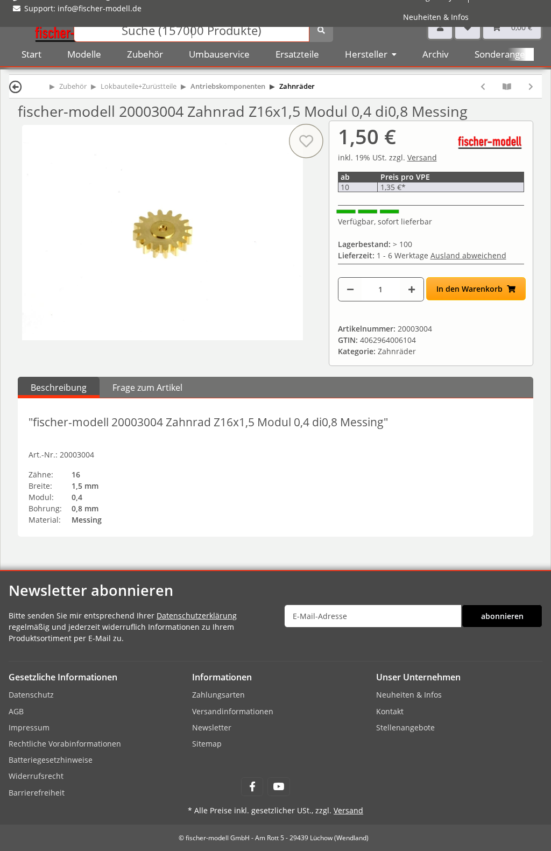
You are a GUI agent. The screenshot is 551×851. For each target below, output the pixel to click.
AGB (16, 711)
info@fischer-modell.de (100, 8)
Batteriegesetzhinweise (51, 760)
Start (31, 54)
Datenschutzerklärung (197, 615)
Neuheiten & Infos (436, 17)
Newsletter (211, 727)
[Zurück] (15, 86)
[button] (440, 27)
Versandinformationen (232, 711)
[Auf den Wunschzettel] (305, 141)
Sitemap (207, 744)
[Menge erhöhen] (411, 289)
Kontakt (390, 711)
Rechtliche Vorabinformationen (65, 744)
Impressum (29, 727)
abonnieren (502, 616)
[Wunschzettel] (468, 27)
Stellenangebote (405, 727)
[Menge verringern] (350, 289)
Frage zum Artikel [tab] (147, 387)
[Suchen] (321, 30)
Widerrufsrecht (36, 776)
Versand (422, 157)
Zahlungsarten (218, 695)
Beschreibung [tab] (59, 387)
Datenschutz (31, 695)
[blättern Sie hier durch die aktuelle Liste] (507, 86)
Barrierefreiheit (37, 792)
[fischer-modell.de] (73, 29)
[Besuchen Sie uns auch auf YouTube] (278, 786)
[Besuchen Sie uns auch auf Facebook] (252, 786)
